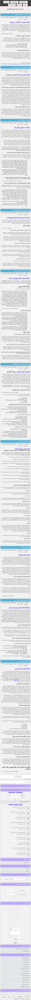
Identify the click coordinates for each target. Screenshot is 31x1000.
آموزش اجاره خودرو (24, 371)
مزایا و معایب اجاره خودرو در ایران (22, 270)
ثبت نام (6, 2)
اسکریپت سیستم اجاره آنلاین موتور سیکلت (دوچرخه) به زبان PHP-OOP (16, 63)
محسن (26, 17)
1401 (27, 871)
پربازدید (15, 804)
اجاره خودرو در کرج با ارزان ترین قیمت (21, 67)
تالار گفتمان (14, 2)
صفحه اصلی (23, 2)
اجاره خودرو (16, 680)
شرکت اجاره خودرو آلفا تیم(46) (22, 948)
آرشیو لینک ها (25, 951)
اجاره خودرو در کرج (24, 74)
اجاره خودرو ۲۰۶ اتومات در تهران (22, 14)
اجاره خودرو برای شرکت (24, 441)
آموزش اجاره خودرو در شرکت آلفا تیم (21, 364)
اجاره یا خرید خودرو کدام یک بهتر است (21, 210)
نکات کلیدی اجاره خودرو (24, 661)
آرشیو (19, 4)
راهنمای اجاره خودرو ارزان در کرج (22, 600)
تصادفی (10, 804)
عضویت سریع (12, 792)
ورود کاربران (19, 792)
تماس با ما (12, 4)
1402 (27, 868)
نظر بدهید (26, 19)
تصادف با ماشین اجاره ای (24, 120)
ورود (25, 4)
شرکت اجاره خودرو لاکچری (15, 9)
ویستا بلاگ (16, 998)
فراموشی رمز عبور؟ (24, 801)
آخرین (20, 804)
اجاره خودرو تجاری (25, 547)
